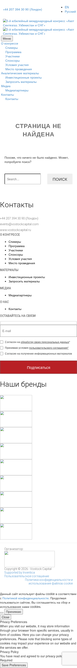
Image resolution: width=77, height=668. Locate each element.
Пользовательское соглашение (26, 576)
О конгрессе (9, 43)
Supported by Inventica (19, 572)
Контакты (7, 94)
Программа (13, 52)
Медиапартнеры (16, 90)
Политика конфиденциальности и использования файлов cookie (49, 581)
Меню (7, 38)
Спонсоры (12, 60)
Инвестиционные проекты (23, 77)
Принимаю (13, 611)
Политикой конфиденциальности (25, 598)
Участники (12, 56)
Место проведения (18, 69)
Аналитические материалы (20, 73)
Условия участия (17, 65)
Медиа (5, 86)
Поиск (60, 179)
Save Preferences (14, 665)
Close (5, 617)
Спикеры (11, 47)
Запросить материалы (21, 81)
